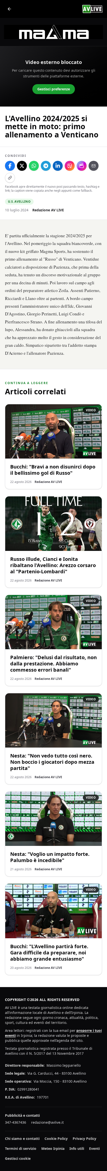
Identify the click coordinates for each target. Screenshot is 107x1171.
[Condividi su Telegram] (46, 166)
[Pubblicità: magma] (53, 32)
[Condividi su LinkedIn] (58, 166)
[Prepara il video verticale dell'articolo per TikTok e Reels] (82, 166)
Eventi (94, 1148)
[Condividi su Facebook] (10, 166)
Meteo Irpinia (52, 1148)
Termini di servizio (20, 1148)
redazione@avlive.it (47, 1122)
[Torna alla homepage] (9, 8)
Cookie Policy (56, 1138)
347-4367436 (15, 1122)
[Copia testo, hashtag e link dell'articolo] (10, 178)
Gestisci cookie (18, 1158)
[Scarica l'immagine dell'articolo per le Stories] (70, 166)
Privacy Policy (84, 1138)
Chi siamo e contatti (22, 1138)
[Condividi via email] (94, 166)
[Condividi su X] (22, 166)
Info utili (76, 1148)
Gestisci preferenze (53, 89)
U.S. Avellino (19, 201)
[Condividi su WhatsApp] (34, 166)
